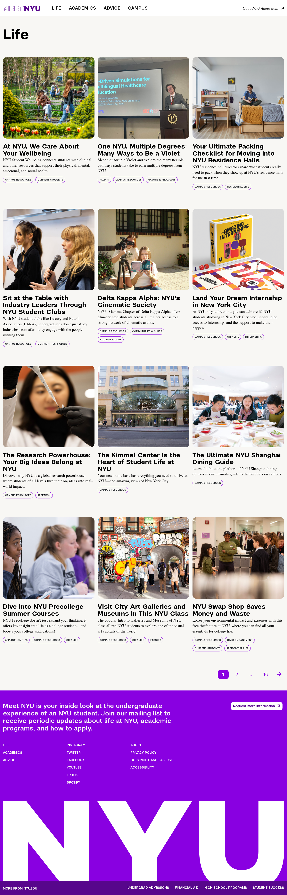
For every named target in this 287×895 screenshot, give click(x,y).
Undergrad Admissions (148, 887)
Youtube (74, 767)
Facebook (75, 760)
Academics (82, 8)
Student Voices (110, 339)
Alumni (104, 179)
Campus (138, 8)
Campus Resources (18, 179)
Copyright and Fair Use (151, 760)
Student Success (268, 887)
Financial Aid (187, 887)
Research (44, 495)
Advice (112, 8)
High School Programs (225, 887)
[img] (48, 98)
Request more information (254, 706)
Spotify (73, 782)
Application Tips (16, 640)
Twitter (74, 753)
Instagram (76, 745)
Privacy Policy (143, 753)
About (136, 745)
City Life (233, 336)
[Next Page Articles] (279, 674)
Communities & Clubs (52, 343)
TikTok (72, 775)
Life (56, 8)
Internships (253, 336)
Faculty (155, 640)
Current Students (50, 179)
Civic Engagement (240, 640)
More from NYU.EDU (20, 888)
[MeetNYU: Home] (21, 8)
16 (265, 674)
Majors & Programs (162, 179)
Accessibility (142, 767)
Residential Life (238, 186)
